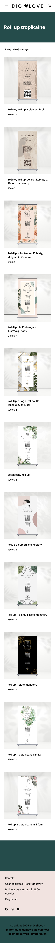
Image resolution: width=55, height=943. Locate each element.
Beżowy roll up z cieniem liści (25, 109)
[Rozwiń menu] (6, 6)
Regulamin (11, 899)
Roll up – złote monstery (22, 684)
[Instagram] (12, 909)
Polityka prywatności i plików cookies (22, 891)
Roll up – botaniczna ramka (24, 754)
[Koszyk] (49, 6)
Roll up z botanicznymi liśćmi (25, 824)
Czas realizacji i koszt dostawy (24, 883)
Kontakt (10, 878)
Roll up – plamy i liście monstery (27, 614)
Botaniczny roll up (18, 474)
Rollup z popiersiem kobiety (24, 544)
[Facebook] (6, 909)
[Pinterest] (18, 909)
